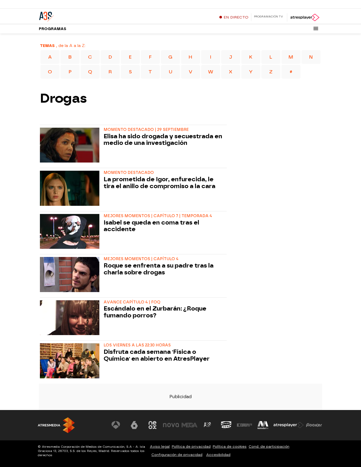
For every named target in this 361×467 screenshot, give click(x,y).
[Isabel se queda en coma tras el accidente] (70, 231)
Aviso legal (160, 447)
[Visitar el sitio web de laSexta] (134, 425)
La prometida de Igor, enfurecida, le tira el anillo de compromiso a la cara (159, 183)
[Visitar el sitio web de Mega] (189, 425)
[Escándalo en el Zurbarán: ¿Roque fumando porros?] (70, 317)
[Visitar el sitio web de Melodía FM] (263, 425)
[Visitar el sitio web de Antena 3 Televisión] (116, 425)
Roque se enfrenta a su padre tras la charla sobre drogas (159, 269)
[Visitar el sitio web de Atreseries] (208, 425)
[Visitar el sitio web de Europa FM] (244, 425)
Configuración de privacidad (176, 455)
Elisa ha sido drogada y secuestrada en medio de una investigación (163, 140)
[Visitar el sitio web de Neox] (152, 425)
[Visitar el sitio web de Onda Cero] (226, 425)
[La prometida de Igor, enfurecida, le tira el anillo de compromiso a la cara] (70, 188)
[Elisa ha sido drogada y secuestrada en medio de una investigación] (70, 145)
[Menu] (315, 28)
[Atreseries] (72, 15)
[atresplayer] (304, 17)
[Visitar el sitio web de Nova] (171, 425)
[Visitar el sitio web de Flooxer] (314, 425)
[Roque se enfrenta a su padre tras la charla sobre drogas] (70, 274)
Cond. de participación (269, 447)
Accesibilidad (218, 455)
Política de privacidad (191, 447)
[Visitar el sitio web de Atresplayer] (289, 425)
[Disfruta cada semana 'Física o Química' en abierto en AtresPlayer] (70, 360)
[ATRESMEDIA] (56, 425)
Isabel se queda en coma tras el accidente (151, 226)
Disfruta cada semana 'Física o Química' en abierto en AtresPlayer (157, 355)
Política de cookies (230, 447)
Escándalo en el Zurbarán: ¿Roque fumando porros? (155, 312)
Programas (52, 29)
